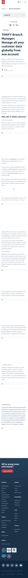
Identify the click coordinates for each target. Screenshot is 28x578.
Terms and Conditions (10, 574)
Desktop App (17, 500)
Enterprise (3, 488)
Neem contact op (7, 471)
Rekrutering (4, 505)
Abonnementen (4, 535)
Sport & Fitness (4, 503)
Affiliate (16, 531)
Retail (2, 490)
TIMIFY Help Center (5, 543)
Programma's (17, 529)
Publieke (3, 510)
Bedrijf (15, 513)
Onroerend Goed (5, 494)
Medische (3, 499)
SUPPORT (3, 8)
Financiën (3, 492)
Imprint (2, 574)
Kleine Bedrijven (5, 486)
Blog (15, 520)
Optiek (2, 512)
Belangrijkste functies (6, 520)
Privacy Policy (19, 574)
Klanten (16, 518)
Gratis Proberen (17, 486)
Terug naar (6, 30)
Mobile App (17, 504)
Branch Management (14, 8)
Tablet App (16, 502)
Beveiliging (3, 527)
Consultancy (4, 501)
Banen (15, 515)
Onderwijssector (5, 507)
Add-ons (3, 522)
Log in (15, 488)
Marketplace (4, 525)
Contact (16, 490)
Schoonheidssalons (5, 496)
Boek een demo (17, 492)
